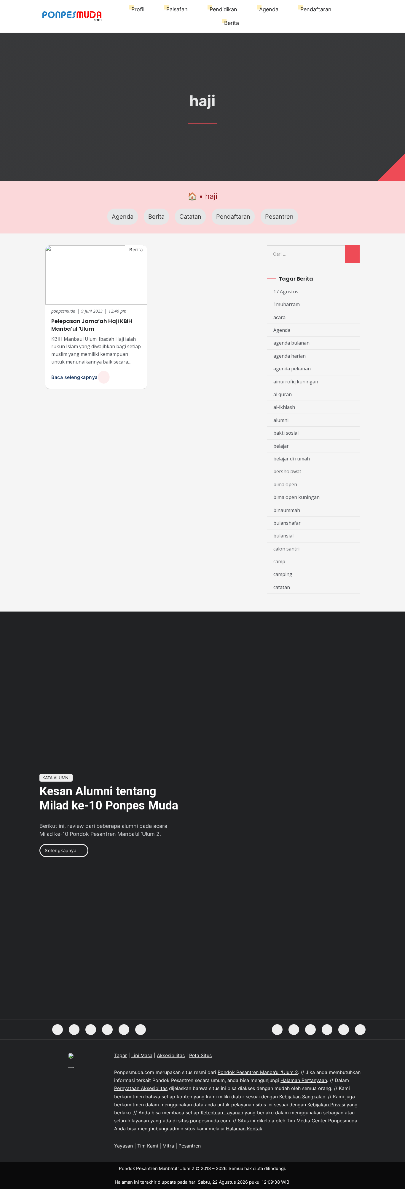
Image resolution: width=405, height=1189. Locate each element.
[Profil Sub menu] (147, 9)
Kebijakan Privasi (326, 1105)
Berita (231, 23)
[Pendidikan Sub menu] (240, 9)
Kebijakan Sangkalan (302, 1097)
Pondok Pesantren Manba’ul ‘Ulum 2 (258, 1072)
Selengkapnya (60, 850)
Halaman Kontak (244, 1129)
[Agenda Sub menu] (281, 9)
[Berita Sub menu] (241, 23)
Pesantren (279, 216)
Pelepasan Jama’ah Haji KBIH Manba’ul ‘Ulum (91, 324)
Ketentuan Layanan (222, 1113)
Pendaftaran (315, 9)
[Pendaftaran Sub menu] (334, 9)
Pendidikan (223, 9)
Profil (137, 9)
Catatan (190, 216)
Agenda (268, 9)
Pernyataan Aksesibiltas (141, 1088)
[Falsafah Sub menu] (190, 9)
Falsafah (177, 9)
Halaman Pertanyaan (303, 1080)
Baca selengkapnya (74, 377)
